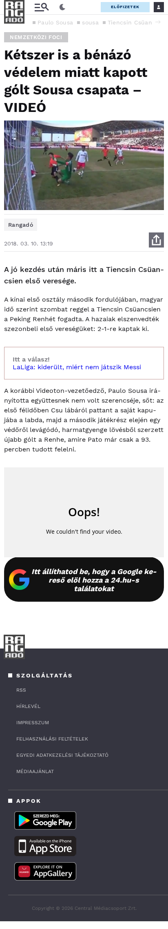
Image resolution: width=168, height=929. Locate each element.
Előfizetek (125, 6)
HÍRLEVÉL (28, 706)
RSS (21, 690)
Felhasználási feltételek (52, 739)
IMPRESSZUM (32, 722)
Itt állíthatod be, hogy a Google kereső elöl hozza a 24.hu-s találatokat (94, 580)
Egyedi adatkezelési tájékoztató (62, 755)
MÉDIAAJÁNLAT (35, 771)
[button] (158, 22)
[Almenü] (42, 7)
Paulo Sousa (55, 22)
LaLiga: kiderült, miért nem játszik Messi (77, 367)
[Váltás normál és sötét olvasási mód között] (62, 7)
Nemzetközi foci (36, 37)
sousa (90, 22)
